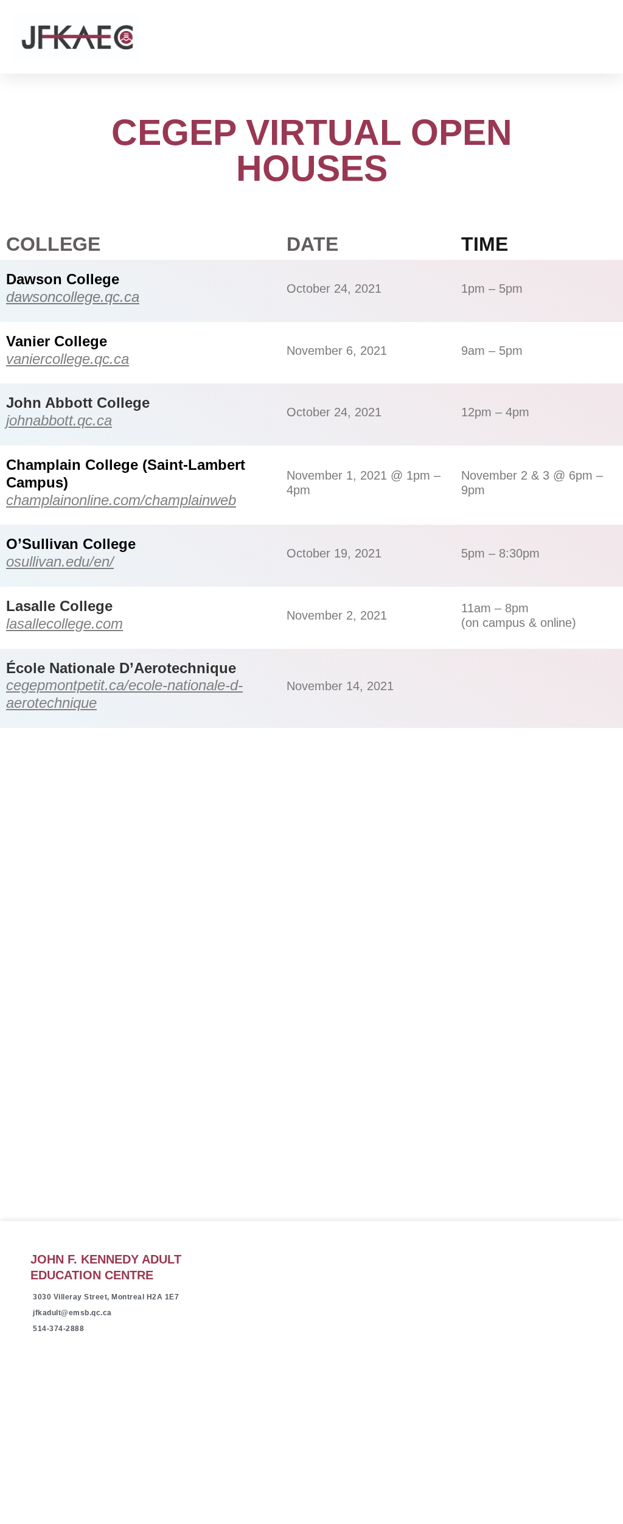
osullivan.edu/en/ (60, 561)
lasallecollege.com (64, 623)
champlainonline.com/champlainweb (121, 500)
